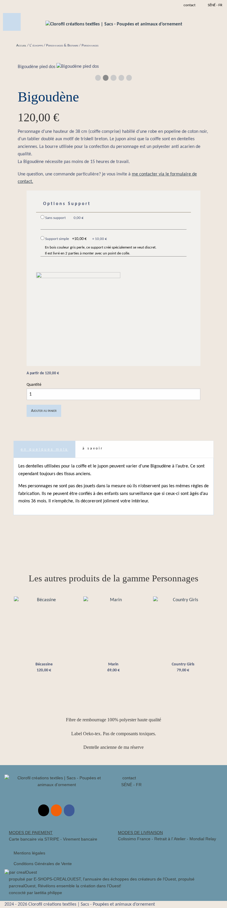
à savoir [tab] (92, 448)
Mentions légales (29, 853)
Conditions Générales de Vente (43, 863)
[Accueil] (114, 24)
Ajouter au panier (43, 411)
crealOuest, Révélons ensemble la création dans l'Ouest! (68, 885)
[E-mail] (43, 810)
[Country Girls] (183, 626)
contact (128, 777)
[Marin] (113, 626)
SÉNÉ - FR (215, 5)
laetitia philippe (48, 892)
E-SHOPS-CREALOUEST (57, 879)
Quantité (34, 385)
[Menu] (12, 22)
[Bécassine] (44, 626)
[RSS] (56, 810)
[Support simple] (78, 314)
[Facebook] (69, 810)
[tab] (44, 449)
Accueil (21, 45)
